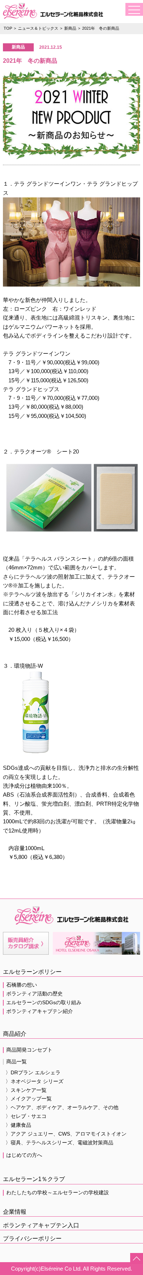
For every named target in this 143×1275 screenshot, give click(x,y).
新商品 (70, 28)
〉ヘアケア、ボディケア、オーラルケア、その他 (62, 1107)
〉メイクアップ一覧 (29, 1098)
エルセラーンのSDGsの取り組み (43, 1002)
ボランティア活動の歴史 (34, 994)
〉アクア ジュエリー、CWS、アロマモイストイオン (66, 1134)
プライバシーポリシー (32, 1238)
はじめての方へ (24, 1155)
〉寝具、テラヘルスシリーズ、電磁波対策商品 (59, 1142)
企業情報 (14, 1212)
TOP (8, 28)
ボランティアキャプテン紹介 (39, 1011)
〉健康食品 (18, 1125)
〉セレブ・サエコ (26, 1116)
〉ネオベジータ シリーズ (34, 1081)
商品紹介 (14, 1034)
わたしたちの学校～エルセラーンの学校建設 (57, 1192)
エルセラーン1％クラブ (34, 1179)
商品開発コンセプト (29, 1050)
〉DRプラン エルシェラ (33, 1072)
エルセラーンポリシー (32, 972)
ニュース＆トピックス (38, 28)
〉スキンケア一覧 (26, 1090)
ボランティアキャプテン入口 (41, 1225)
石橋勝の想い (21, 985)
